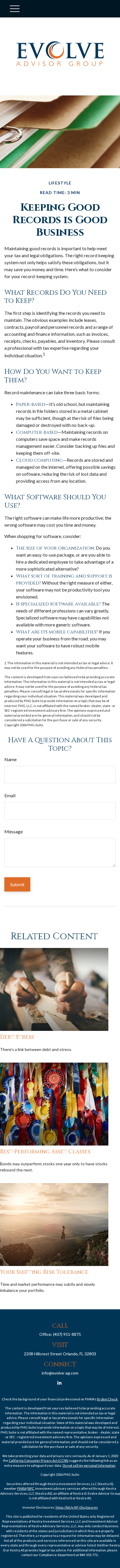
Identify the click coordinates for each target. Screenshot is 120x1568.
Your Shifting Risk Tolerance (44, 1272)
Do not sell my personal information (89, 1465)
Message (13, 831)
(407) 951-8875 (67, 1334)
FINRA (21, 1488)
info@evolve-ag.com (60, 1372)
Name (10, 759)
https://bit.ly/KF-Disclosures (77, 1507)
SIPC (30, 1488)
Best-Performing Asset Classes (45, 1151)
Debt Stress (17, 1037)
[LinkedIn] (59, 1383)
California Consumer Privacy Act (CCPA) (38, 1460)
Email (9, 795)
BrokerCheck (107, 1399)
